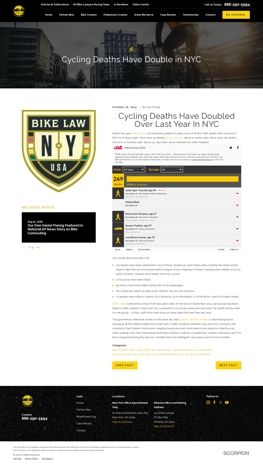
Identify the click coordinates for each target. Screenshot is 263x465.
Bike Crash (136, 349)
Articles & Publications (55, 4)
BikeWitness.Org (86, 416)
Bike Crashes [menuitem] (89, 14)
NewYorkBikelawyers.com (168, 354)
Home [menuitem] (48, 14)
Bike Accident (120, 349)
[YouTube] (226, 402)
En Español (236, 14)
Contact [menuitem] (210, 14)
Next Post (228, 365)
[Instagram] (208, 402)
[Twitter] (220, 402)
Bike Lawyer (164, 349)
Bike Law (150, 349)
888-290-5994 (237, 4)
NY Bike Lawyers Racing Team (91, 4)
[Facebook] (214, 402)
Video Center (141, 4)
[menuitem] (17, 458)
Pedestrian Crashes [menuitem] (115, 14)
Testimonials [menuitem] (191, 14)
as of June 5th (174, 137)
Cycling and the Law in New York (192, 349)
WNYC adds (119, 303)
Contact (81, 430)
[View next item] (37, 247)
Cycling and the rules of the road (131, 354)
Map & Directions (122, 421)
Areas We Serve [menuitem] (143, 14)
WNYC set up (139, 133)
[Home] (19, 11)
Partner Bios (83, 409)
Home (80, 402)
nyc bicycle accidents (197, 354)
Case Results (84, 423)
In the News (121, 4)
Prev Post (125, 365)
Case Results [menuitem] (168, 14)
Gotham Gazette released (194, 319)
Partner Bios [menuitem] (66, 14)
